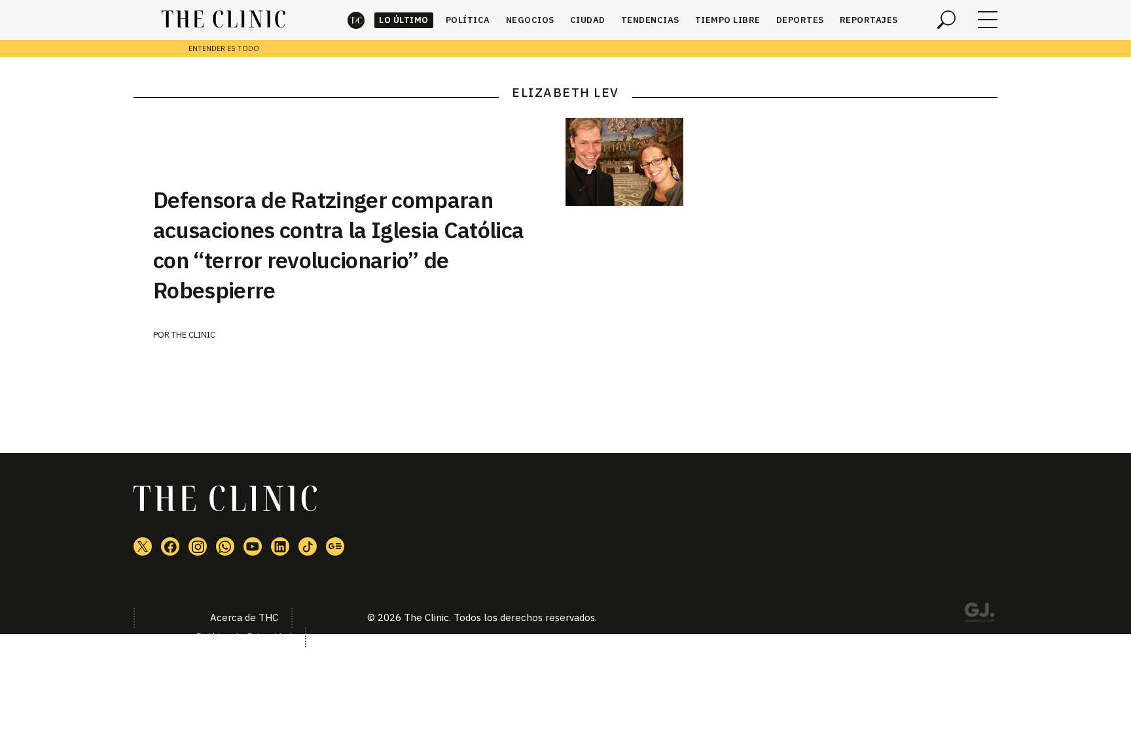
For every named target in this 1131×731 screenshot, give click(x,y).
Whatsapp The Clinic (225, 546)
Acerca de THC (244, 617)
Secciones (987, 19)
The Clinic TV (252, 546)
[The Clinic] (223, 19)
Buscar (946, 19)
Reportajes (869, 20)
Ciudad (587, 20)
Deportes (800, 20)
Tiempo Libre (728, 20)
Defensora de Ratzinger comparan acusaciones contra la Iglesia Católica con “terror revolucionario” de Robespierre (338, 244)
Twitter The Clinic (143, 546)
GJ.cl (979, 614)
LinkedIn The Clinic (280, 546)
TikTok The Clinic (307, 546)
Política (468, 20)
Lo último (404, 20)
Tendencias (650, 20)
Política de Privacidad (244, 637)
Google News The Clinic (335, 546)
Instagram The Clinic (197, 546)
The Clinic (356, 20)
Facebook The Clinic (170, 546)
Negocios (530, 20)
